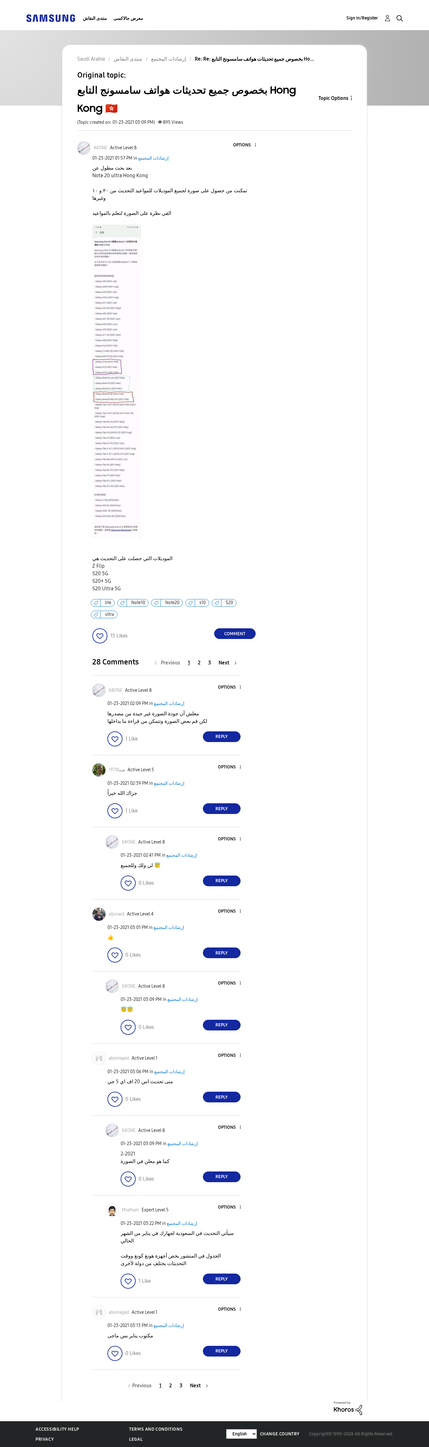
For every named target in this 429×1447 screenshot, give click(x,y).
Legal (136, 1439)
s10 (202, 602)
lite (108, 602)
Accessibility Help (57, 1429)
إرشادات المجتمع (153, 158)
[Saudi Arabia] (50, 18)
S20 (229, 602)
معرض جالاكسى (128, 18)
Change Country (280, 1434)
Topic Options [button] (333, 98)
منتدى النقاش (95, 18)
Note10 (138, 602)
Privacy (44, 1439)
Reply (221, 736)
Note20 (172, 602)
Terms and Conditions (155, 1429)
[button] (245, 145)
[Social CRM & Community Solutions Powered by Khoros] (348, 1408)
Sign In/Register (362, 18)
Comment (234, 633)
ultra (109, 614)
